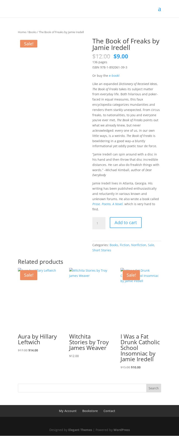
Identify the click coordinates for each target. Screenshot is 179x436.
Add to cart (126, 222)
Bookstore (90, 411)
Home (22, 32)
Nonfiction (138, 245)
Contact (109, 411)
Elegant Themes (80, 430)
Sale (151, 245)
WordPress (122, 430)
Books (32, 32)
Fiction (124, 245)
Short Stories (101, 250)
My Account (68, 411)
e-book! (114, 75)
